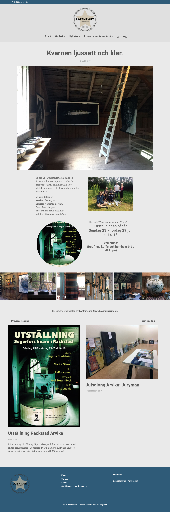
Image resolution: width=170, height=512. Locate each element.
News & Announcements (105, 311)
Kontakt (64, 475)
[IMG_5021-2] (99, 286)
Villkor (64, 483)
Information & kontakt (97, 36)
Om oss (64, 479)
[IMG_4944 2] (42, 286)
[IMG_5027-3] (128, 286)
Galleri (59, 36)
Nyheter (73, 36)
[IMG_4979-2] (14, 286)
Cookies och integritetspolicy (74, 486)
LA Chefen (84, 311)
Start (48, 36)
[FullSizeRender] (110, 194)
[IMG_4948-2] (71, 286)
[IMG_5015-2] (156, 286)
